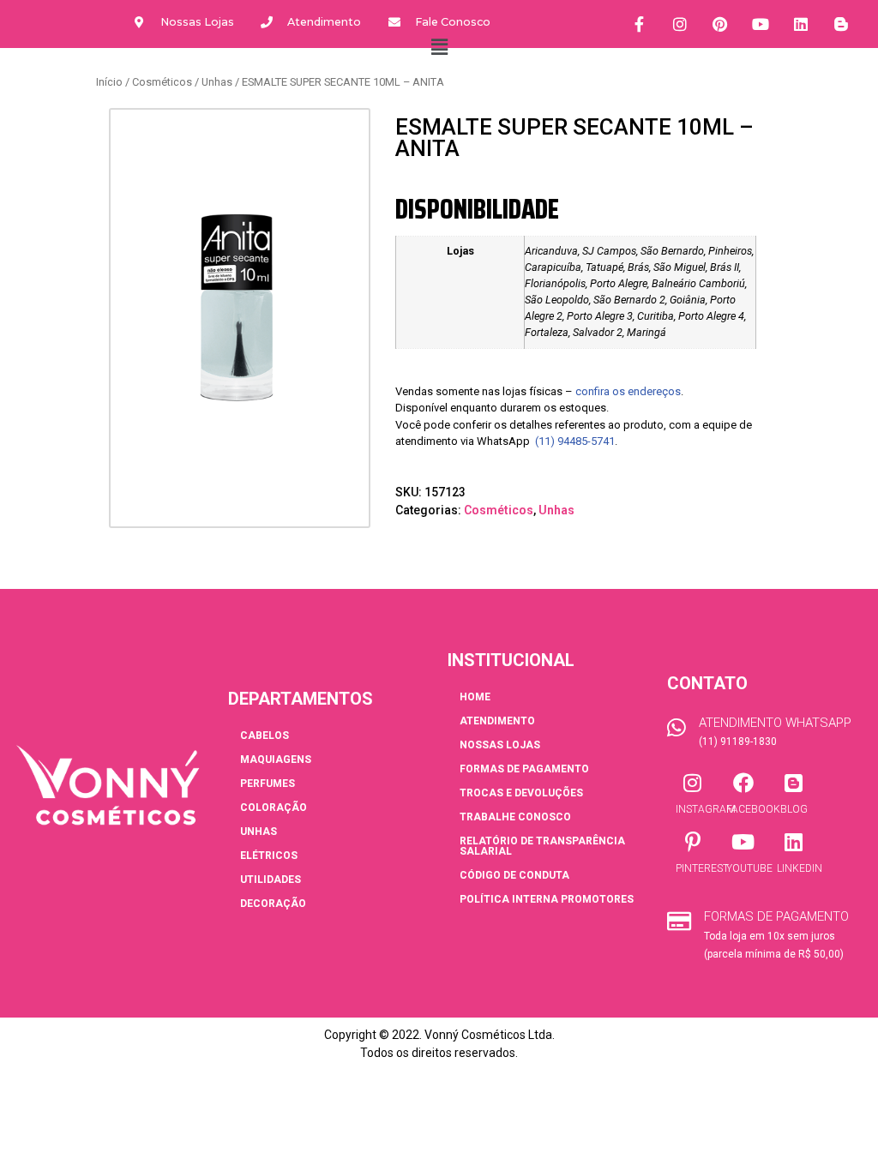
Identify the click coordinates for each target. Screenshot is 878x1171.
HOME (475, 697)
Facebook (753, 809)
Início (109, 81)
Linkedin (799, 868)
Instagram (706, 809)
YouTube (749, 868)
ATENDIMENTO (497, 721)
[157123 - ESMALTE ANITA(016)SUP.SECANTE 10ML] (240, 306)
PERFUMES (267, 784)
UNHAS (258, 832)
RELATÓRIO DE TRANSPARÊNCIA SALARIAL (542, 846)
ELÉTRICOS (269, 856)
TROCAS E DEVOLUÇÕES (521, 793)
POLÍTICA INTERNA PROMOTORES (547, 899)
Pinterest (702, 868)
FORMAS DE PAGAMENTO (524, 769)
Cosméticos (162, 81)
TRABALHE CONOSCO (515, 817)
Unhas (216, 81)
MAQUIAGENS (275, 760)
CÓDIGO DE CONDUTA (514, 875)
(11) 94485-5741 (575, 441)
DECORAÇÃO (273, 904)
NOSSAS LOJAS (500, 745)
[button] (439, 47)
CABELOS (264, 736)
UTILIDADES (270, 880)
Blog (794, 809)
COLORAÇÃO (273, 808)
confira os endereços (628, 391)
